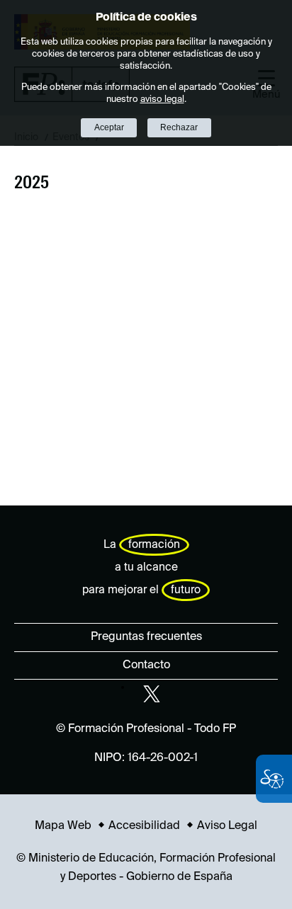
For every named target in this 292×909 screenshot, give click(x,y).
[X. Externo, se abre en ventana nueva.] (151, 693)
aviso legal (162, 99)
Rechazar (179, 127)
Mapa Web (63, 826)
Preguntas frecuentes (146, 637)
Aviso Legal (227, 826)
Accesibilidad (144, 826)
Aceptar (109, 127)
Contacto (146, 665)
